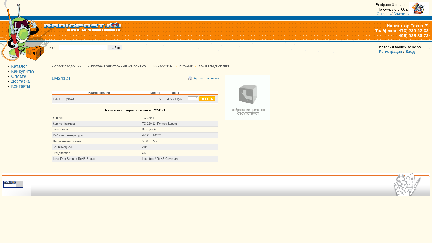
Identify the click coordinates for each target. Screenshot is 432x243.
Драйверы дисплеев (214, 66)
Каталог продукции (66, 66)
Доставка (20, 81)
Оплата (18, 76)
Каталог (19, 66)
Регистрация (390, 52)
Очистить (401, 14)
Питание (186, 66)
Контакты (20, 86)
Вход (410, 52)
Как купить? (23, 71)
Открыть (384, 14)
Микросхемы (163, 66)
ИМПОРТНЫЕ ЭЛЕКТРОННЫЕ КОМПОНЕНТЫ (117, 66)
